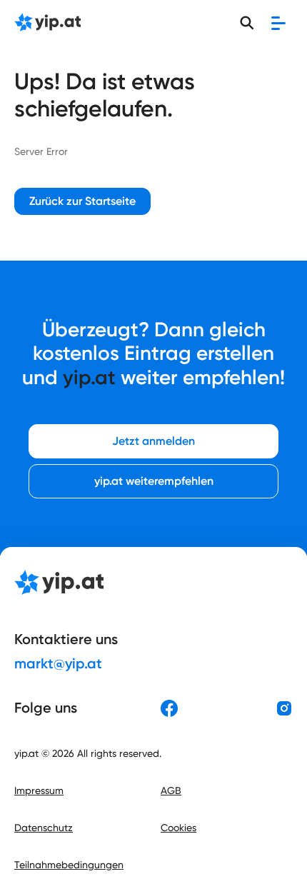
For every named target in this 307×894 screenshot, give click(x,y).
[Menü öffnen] (278, 22)
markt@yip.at (58, 663)
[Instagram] (284, 708)
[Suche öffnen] (247, 22)
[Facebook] (169, 708)
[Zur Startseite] (47, 23)
